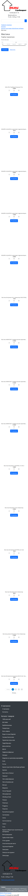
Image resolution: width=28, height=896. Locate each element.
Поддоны (5, 806)
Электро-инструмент (8, 852)
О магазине (5, 709)
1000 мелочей (6, 719)
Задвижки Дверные (8, 752)
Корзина (2, 895)
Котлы (4, 764)
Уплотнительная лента (9, 843)
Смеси (4, 824)
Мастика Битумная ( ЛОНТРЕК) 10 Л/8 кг (14, 465)
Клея (3, 761)
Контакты (5, 712)
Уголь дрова (6, 840)
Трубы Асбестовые (7, 837)
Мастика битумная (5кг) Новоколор (14, 592)
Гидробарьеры (6, 743)
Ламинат (5, 776)
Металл (4, 785)
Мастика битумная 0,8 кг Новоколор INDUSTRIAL (14, 297)
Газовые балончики (8, 737)
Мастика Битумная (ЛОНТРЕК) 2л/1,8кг (14, 550)
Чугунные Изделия (7, 846)
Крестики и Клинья (8, 773)
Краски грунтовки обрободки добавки (13, 767)
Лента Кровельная (7, 782)
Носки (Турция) (6, 791)
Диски (4, 749)
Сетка (4, 818)
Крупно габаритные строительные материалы (12, 830)
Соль (3, 827)
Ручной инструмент (8, 812)
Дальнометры (6, 746)
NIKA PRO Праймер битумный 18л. (14, 87)
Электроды (5, 855)
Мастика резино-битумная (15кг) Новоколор (14, 634)
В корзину (14, 94)
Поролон (5, 809)
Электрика (5, 849)
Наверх (3, 887)
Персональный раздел (7, 880)
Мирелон (5, 788)
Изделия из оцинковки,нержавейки (12, 758)
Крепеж (4, 770)
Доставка (5, 722)
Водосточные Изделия (9, 734)
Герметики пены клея (8, 740)
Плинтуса (5, 803)
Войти (2, 893)
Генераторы (5, 728)
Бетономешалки (7, 834)
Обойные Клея (6, 797)
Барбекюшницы (7, 725)
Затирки (4, 755)
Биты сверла (6, 731)
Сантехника (5, 815)
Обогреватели (6, 794)
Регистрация (7, 893)
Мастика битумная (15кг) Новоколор (14, 507)
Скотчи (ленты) (6, 821)
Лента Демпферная (8, 779)
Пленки (4, 800)
